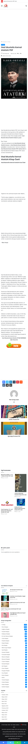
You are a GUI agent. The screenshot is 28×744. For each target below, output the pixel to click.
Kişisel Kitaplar (5, 643)
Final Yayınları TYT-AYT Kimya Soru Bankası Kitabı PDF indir (7, 511)
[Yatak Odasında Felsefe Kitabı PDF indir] (21, 483)
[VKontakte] (3, 385)
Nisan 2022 (4, 699)
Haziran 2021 (5, 710)
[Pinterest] (17, 382)
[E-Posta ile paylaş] (7, 385)
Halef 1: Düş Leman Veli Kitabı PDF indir (11, 609)
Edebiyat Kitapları (6, 633)
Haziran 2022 (5, 694)
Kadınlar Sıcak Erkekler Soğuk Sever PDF (17, 596)
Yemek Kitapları (5, 679)
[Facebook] (3, 382)
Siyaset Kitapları (5, 652)
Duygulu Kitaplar (6, 670)
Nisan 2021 (4, 714)
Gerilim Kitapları (5, 686)
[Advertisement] (14, 24)
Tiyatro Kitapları (5, 661)
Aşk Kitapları (5, 650)
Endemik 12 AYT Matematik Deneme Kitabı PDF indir (20, 508)
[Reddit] (21, 382)
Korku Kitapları (5, 675)
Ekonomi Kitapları (6, 659)
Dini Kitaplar (4, 645)
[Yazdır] (10, 385)
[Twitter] (7, 382)
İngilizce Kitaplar (5, 629)
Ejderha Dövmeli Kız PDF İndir (17, 602)
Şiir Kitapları (4, 666)
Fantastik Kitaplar (6, 654)
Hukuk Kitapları (5, 682)
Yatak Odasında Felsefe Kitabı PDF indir (21, 494)
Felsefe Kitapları (5, 640)
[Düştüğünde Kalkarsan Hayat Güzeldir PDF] (5, 615)
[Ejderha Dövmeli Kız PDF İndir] (5, 604)
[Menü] (2, 6)
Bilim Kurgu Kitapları (6, 647)
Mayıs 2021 (4, 712)
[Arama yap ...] (26, 6)
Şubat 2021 (4, 719)
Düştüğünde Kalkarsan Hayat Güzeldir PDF (17, 613)
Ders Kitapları (5, 627)
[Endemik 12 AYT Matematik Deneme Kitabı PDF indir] (21, 502)
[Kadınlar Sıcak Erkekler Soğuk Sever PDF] (5, 598)
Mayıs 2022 (4, 696)
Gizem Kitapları (5, 684)
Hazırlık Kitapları (5, 631)
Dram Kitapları (5, 668)
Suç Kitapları (5, 673)
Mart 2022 (4, 701)
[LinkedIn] (10, 382)
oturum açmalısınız (15, 552)
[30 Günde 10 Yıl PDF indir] (5, 591)
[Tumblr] (14, 382)
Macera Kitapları (5, 656)
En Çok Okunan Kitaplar (7, 636)
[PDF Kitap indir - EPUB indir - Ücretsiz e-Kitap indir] (6, 6)
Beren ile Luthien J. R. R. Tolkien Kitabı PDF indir (7, 475)
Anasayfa (4, 41)
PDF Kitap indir (6, 53)
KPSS (3, 677)
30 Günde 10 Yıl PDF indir (16, 589)
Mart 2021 (4, 717)
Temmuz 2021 (5, 708)
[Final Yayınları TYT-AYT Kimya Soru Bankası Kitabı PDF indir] (7, 503)
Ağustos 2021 (5, 705)
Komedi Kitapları (5, 663)
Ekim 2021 (4, 703)
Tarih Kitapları (5, 638)
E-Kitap (8, 41)
